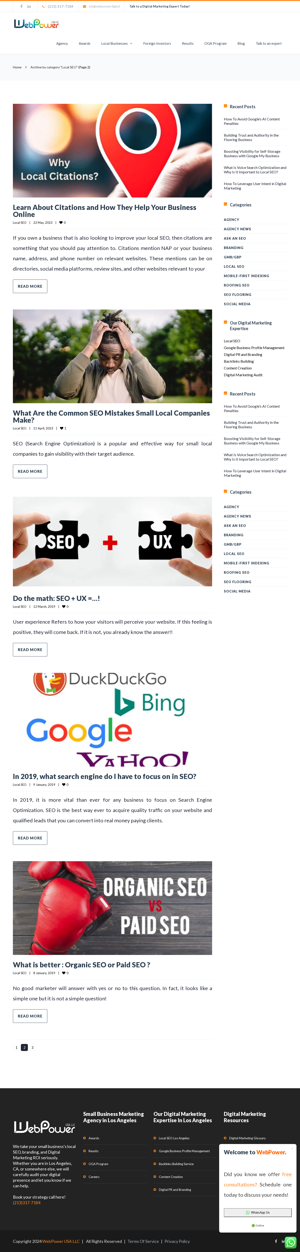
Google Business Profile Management (254, 347)
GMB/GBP (233, 257)
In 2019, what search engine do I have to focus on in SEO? (104, 776)
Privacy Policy (177, 1241)
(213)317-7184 (26, 1202)
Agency (62, 43)
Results (188, 43)
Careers (94, 1177)
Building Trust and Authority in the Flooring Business (251, 137)
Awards (84, 43)
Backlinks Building (239, 361)
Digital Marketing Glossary (247, 1138)
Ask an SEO (235, 238)
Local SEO (19, 222)
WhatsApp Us (260, 1212)
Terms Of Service (144, 1241)
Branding (234, 248)
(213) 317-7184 (60, 6)
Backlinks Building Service (176, 1164)
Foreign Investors (157, 43)
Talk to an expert (269, 43)
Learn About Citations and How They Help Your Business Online (104, 210)
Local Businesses (114, 43)
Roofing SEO (237, 285)
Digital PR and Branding (243, 354)
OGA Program (215, 43)
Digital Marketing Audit (243, 375)
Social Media (237, 304)
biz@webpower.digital (104, 6)
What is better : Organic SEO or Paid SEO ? (81, 964)
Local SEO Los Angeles (174, 1138)
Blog (241, 43)
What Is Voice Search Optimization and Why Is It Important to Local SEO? (255, 169)
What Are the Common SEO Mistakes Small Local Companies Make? (111, 416)
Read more (30, 286)
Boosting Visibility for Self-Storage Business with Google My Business (252, 153)
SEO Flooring (237, 295)
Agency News (237, 229)
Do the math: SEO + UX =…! (56, 598)
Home (17, 67)
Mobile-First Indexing (246, 276)
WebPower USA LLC (61, 1241)
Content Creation (238, 368)
